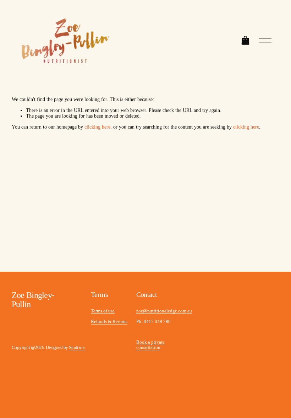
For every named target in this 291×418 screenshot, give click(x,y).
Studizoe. (77, 347)
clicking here (97, 127)
